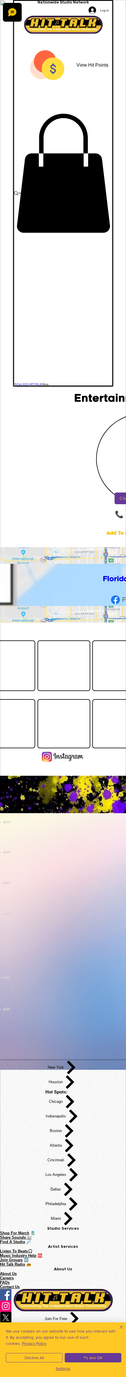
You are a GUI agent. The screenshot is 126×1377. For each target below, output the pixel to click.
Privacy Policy (34, 1343)
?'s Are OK (93, 1357)
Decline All (34, 1357)
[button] (63, 173)
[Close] (118, 1331)
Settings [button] (63, 1368)
